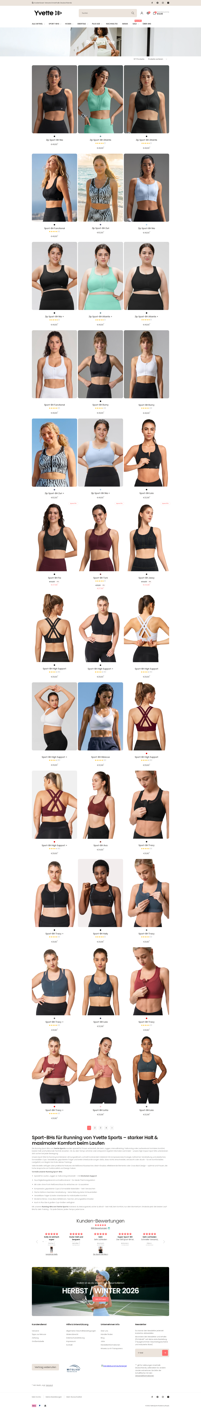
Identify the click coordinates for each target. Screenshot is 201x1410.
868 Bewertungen (99, 1228)
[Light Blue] (146, 224)
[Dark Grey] (146, 1106)
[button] (161, 13)
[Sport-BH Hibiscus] (100, 746)
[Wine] (100, 574)
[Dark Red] (100, 842)
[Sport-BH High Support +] (100, 657)
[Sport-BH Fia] (54, 566)
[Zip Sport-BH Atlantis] (100, 129)
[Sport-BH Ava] (100, 834)
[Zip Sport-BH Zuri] (100, 217)
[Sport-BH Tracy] (146, 834)
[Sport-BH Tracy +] (54, 922)
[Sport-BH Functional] (54, 217)
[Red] (146, 753)
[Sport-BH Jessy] (146, 566)
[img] (100, 1225)
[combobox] (108, 13)
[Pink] (100, 1106)
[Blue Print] (100, 224)
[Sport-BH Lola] (146, 482)
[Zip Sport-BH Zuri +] (54, 482)
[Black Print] (146, 574)
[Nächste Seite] (112, 1128)
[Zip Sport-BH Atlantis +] (100, 305)
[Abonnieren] (165, 1353)
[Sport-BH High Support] (54, 657)
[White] (54, 401)
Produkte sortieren (155, 59)
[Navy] (100, 1018)
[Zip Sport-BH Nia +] (54, 305)
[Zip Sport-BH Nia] (54, 129)
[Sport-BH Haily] (100, 922)
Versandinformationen (144, 1376)
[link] (52, 3)
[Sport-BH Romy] (100, 393)
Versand (49, 1385)
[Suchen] (133, 13)
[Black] (54, 136)
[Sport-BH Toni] (100, 566)
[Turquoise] (100, 136)
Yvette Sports (153, 1406)
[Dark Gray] (146, 930)
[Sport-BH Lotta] (100, 1099)
